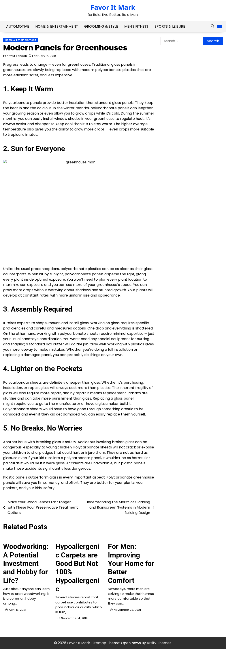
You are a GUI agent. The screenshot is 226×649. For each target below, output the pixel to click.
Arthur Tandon (17, 56)
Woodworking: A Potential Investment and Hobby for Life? (26, 563)
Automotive (17, 26)
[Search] (212, 26)
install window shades (62, 118)
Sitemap (99, 642)
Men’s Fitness (136, 26)
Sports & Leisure (169, 26)
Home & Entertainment (56, 26)
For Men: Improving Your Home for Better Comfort (131, 563)
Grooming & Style (101, 26)
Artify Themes (159, 642)
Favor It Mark (113, 7)
